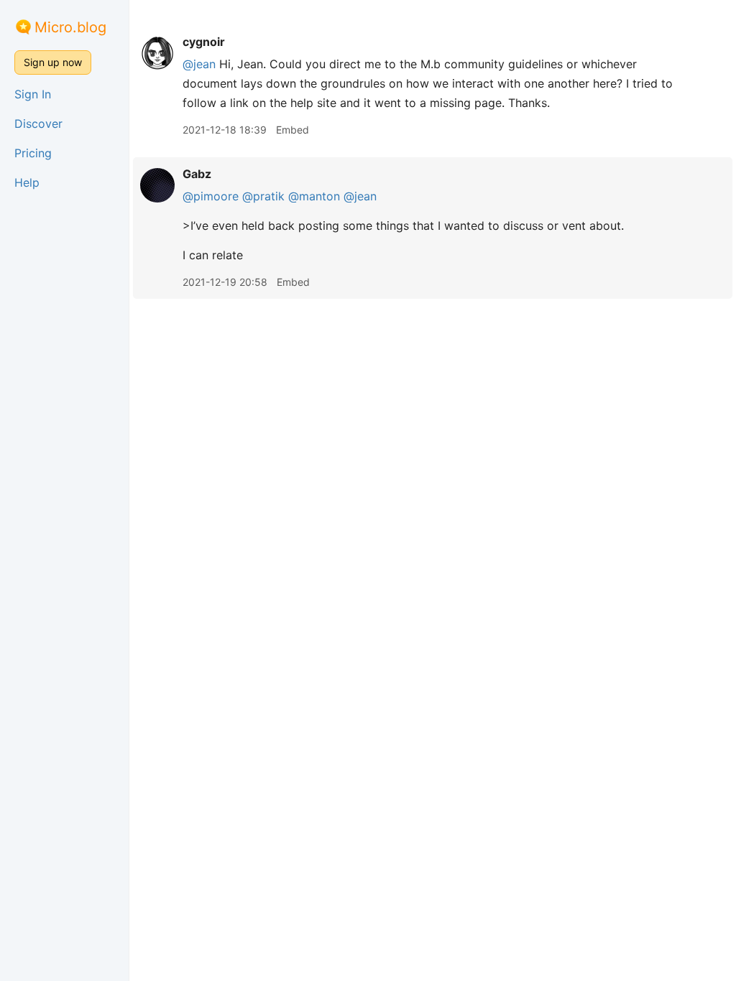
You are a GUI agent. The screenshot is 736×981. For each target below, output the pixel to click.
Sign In (32, 94)
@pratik (263, 196)
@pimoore (211, 196)
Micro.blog (70, 27)
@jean (199, 64)
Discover (38, 123)
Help (27, 182)
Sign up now (53, 62)
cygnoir (204, 41)
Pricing (33, 153)
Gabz (197, 174)
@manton (314, 196)
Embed (292, 130)
